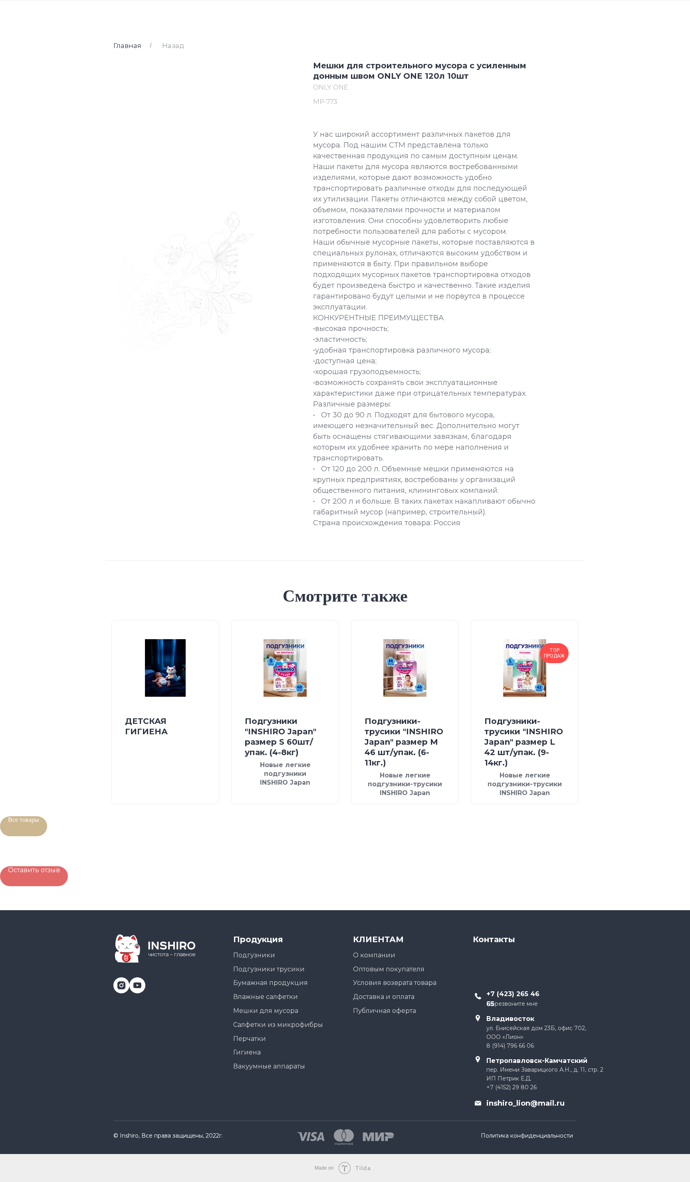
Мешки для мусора (265, 1011)
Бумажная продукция (270, 983)
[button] (34, 876)
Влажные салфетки (265, 997)
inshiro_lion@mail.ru (525, 1103)
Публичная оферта (384, 1011)
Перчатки (249, 1038)
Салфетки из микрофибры (278, 1025)
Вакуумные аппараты (269, 1066)
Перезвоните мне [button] (512, 1003)
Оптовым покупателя (388, 969)
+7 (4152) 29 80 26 (511, 1087)
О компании (374, 955)
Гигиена (247, 1052)
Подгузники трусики (269, 969)
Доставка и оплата (383, 997)
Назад (173, 46)
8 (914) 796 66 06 (510, 1045)
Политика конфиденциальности (527, 1135)
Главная (127, 46)
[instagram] (118, 982)
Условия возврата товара (394, 983)
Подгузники (254, 955)
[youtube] (134, 982)
